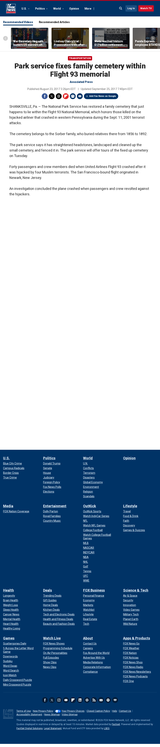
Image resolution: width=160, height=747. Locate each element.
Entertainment (54, 506)
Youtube (66, 700)
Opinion (74, 8)
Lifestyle (130, 506)
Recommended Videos (18, 22)
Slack (87, 700)
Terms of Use (23, 711)
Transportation (80, 58)
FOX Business (94, 590)
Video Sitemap (69, 714)
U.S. (24, 8)
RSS (94, 700)
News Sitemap (52, 714)
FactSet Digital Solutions (29, 728)
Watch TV (146, 8)
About (88, 638)
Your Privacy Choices (73, 711)
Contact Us (125, 711)
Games (8, 638)
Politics (40, 8)
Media (8, 506)
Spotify (108, 700)
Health (8, 590)
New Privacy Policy (43, 711)
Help (114, 711)
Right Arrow (152, 38)
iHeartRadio (115, 700)
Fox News (11, 8)
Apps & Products (136, 638)
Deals (47, 590)
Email (80, 96)
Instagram (59, 700)
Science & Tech (135, 590)
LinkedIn (80, 700)
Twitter (52, 96)
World (57, 8)
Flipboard (66, 96)
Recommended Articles (54, 22)
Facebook (45, 96)
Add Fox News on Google (102, 96)
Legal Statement (53, 728)
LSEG (106, 728)
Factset (116, 724)
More (87, 8)
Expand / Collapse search (121, 8)
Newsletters (101, 700)
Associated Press (81, 81)
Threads (59, 96)
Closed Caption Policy (98, 711)
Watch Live (52, 638)
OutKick (89, 506)
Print (73, 96)
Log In (131, 8)
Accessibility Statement (29, 714)
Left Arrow (5, 38)
